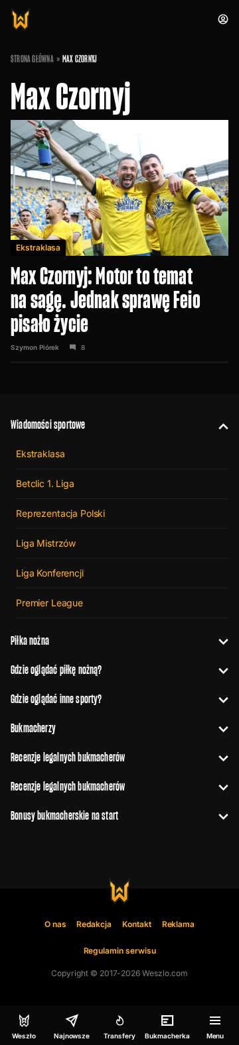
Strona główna (32, 59)
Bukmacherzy (33, 728)
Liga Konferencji (50, 572)
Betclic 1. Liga (45, 483)
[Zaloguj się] (223, 19)
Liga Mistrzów (46, 543)
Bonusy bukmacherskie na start (64, 815)
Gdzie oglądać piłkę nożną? (56, 669)
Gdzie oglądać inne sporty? (56, 698)
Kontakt (136, 924)
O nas (55, 924)
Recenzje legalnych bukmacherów (68, 757)
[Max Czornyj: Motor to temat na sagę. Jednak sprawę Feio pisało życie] (119, 241)
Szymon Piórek (35, 347)
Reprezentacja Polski (60, 513)
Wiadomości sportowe (48, 424)
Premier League (49, 602)
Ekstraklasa (38, 247)
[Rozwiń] (218, 424)
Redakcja (94, 924)
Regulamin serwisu (120, 951)
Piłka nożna (30, 640)
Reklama (178, 924)
